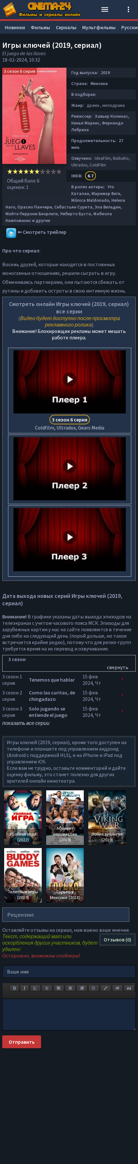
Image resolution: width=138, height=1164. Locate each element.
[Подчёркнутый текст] (35, 988)
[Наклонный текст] (24, 988)
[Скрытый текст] (117, 988)
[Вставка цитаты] (129, 988)
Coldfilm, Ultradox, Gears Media (69, 423)
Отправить (22, 1042)
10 (59, 171)
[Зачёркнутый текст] (46, 988)
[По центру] (70, 988)
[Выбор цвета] (105, 988)
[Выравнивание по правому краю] (81, 988)
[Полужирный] (14, 988)
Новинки (15, 27)
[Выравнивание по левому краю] (58, 988)
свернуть (117, 667)
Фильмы (40, 27)
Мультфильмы (99, 27)
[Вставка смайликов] (93, 988)
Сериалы (66, 27)
